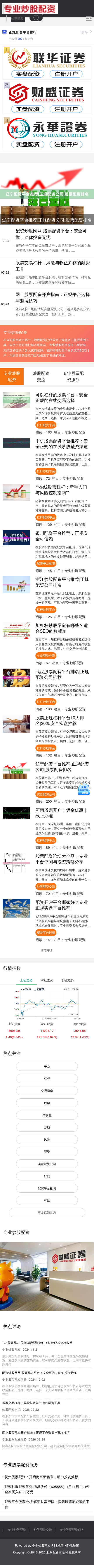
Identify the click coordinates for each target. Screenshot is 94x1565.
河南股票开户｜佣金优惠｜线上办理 (61, 813)
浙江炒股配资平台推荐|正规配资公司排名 (62, 582)
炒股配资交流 (46, 886)
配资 (47, 1151)
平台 (47, 1066)
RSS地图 (57, 1545)
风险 (47, 1139)
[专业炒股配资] (30, 8)
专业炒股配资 (17, 1529)
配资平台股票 (46, 932)
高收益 (47, 1115)
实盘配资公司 (46, 655)
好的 (47, 1176)
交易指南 (47, 1090)
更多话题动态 (47, 1212)
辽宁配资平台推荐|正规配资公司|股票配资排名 (62, 766)
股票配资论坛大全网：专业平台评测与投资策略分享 (61, 859)
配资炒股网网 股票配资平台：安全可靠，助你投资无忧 (39, 1372)
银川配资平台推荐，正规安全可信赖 (61, 536)
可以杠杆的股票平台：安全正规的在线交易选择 (61, 397)
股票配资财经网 (57, 1552)
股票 (47, 1103)
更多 (84, 32)
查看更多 (47, 950)
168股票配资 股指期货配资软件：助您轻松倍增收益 (37, 1342)
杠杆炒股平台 (46, 471)
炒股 (47, 1127)
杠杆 (47, 1078)
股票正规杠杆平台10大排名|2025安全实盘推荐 (59, 720)
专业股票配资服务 (72, 1529)
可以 (47, 1200)
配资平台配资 (46, 563)
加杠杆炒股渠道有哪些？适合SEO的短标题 (61, 628)
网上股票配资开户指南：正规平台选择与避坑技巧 (36, 1432)
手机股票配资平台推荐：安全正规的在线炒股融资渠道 (61, 443)
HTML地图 (71, 1545)
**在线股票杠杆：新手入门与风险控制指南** (61, 490)
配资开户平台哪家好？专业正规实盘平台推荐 (61, 905)
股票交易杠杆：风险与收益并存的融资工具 (31, 1402)
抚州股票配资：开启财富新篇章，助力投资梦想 (41, 1476)
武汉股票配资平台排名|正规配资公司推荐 (62, 674)
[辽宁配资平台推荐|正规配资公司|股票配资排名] (47, 193)
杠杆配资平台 (46, 425)
